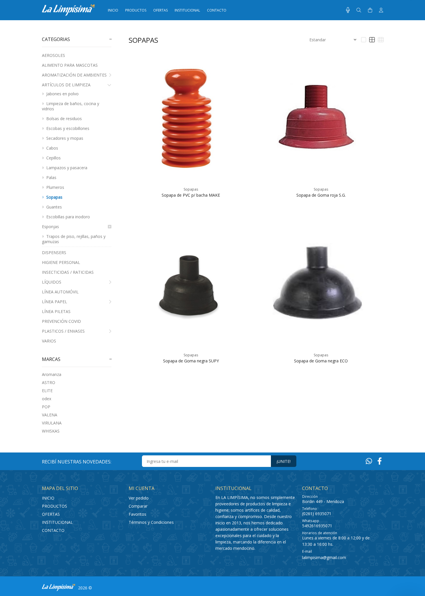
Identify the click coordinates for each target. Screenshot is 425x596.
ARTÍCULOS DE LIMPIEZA (66, 84)
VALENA (49, 415)
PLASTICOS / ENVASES (63, 331)
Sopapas (53, 197)
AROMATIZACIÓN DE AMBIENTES (74, 75)
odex (46, 398)
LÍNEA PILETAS (56, 311)
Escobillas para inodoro (67, 216)
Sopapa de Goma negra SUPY (191, 361)
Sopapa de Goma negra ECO (321, 361)
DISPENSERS (54, 252)
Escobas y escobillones (67, 128)
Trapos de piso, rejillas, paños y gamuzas (74, 239)
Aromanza (51, 374)
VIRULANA (52, 423)
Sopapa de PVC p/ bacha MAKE (191, 195)
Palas (50, 177)
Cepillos (53, 158)
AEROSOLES (53, 55)
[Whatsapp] (369, 461)
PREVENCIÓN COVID (61, 321)
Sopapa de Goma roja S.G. (321, 195)
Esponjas (50, 226)
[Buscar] (359, 10)
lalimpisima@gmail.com (324, 557)
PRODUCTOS (54, 506)
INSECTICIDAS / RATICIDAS (68, 272)
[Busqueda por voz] (347, 10)
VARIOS (49, 341)
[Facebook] (379, 461)
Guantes (53, 207)
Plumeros (54, 187)
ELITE (47, 390)
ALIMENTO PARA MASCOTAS (70, 65)
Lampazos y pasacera (66, 167)
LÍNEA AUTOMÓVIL (60, 292)
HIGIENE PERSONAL (61, 262)
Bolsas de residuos (63, 118)
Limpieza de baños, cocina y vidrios (70, 106)
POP (46, 406)
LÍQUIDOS (51, 282)
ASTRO (48, 382)
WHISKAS (51, 431)
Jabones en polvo (62, 93)
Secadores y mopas (64, 138)
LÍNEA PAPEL (54, 301)
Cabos (51, 148)
